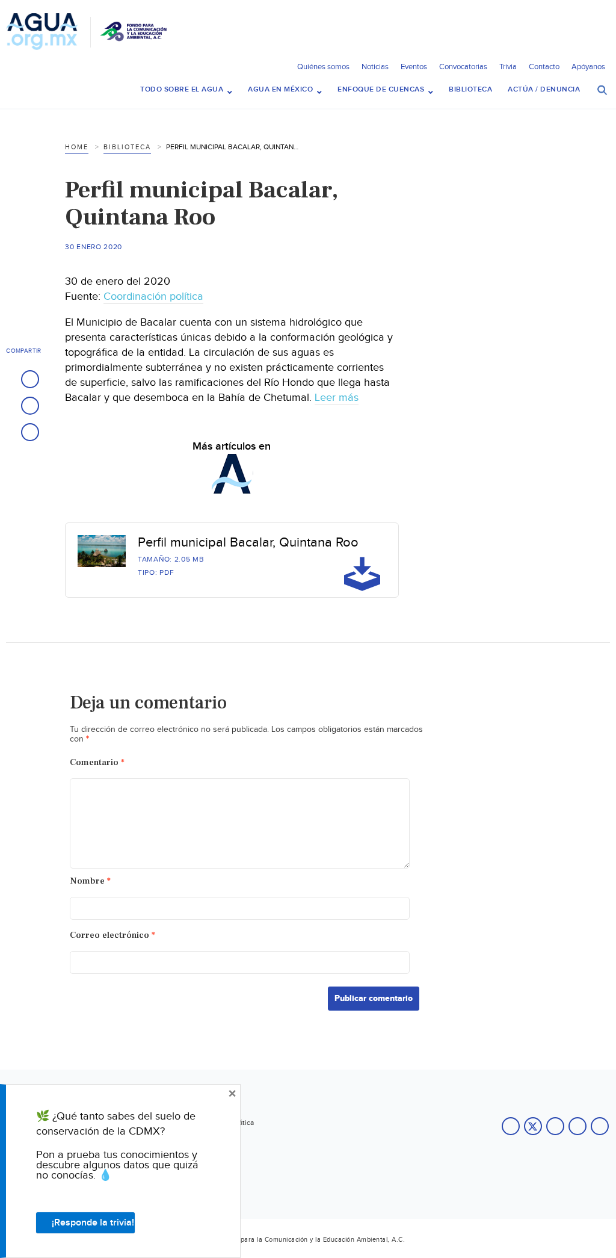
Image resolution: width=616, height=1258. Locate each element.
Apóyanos (588, 67)
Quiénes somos (323, 67)
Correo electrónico (112, 935)
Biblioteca (127, 147)
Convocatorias (463, 67)
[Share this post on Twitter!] (30, 406)
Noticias (375, 67)
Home (76, 147)
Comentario (97, 762)
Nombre (90, 881)
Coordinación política (153, 296)
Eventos (414, 67)
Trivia (508, 67)
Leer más (337, 397)
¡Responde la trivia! (93, 1223)
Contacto (544, 67)
